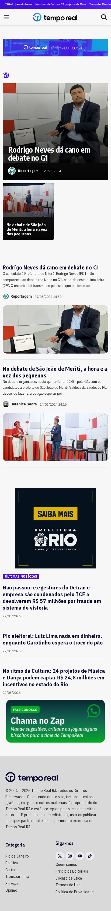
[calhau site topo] (55, 47)
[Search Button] (104, 17)
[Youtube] (79, 856)
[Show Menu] (6, 17)
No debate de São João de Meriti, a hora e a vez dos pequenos (55, 372)
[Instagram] (69, 856)
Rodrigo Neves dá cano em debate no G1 (51, 267)
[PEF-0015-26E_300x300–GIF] (55, 527)
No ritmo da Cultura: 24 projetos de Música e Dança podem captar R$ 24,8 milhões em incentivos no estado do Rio (56, 4)
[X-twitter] (60, 856)
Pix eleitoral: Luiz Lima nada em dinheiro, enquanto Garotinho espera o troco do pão (53, 639)
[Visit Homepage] (55, 17)
